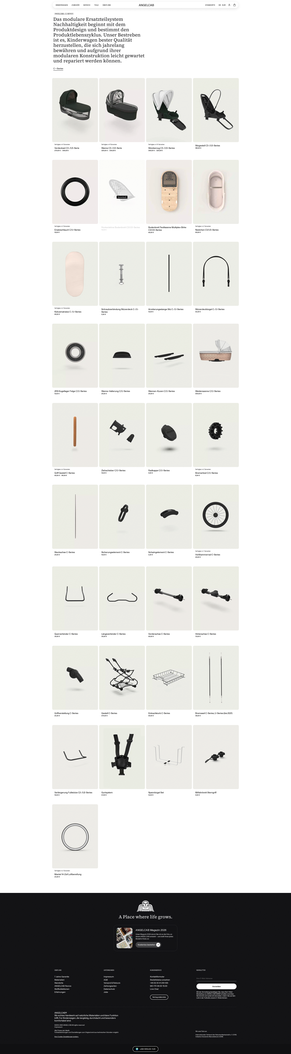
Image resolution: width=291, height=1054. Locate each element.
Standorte (210, 5)
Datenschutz (109, 989)
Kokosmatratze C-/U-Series (67, 311)
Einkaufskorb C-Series (159, 713)
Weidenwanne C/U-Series (207, 391)
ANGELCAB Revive (62, 986)
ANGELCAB (59, 14)
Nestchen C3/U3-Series (206, 229)
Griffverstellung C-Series (66, 713)
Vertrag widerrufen (159, 997)
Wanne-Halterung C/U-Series (115, 391)
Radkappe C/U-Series (159, 470)
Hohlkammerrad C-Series (207, 554)
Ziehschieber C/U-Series (113, 470)
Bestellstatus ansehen (160, 980)
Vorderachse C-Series (159, 633)
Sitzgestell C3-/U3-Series (207, 145)
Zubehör (75, 5)
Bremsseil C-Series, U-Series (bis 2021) (213, 713)
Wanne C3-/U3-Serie (111, 148)
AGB (106, 980)
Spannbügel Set (156, 792)
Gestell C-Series (109, 713)
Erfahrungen (59, 992)
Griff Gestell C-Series (64, 472)
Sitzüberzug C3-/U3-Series (161, 148)
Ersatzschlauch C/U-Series (67, 229)
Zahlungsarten (110, 986)
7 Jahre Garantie (61, 976)
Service (86, 5)
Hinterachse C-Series (205, 633)
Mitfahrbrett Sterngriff (205, 792)
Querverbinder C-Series (66, 633)
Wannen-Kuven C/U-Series (161, 391)
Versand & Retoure (112, 983)
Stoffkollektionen (61, 989)
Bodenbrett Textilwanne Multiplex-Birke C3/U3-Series (167, 228)
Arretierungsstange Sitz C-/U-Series (165, 309)
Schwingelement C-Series (161, 552)
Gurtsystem (107, 792)
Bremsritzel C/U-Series (206, 472)
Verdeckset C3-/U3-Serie (66, 148)
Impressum (109, 976)
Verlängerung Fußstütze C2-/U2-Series (73, 792)
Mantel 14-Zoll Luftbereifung (67, 874)
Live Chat (154, 989)
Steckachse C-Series (64, 552)
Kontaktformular (157, 976)
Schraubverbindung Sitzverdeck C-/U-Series (120, 310)
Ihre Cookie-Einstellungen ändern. (66, 1036)
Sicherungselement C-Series (115, 552)
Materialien (59, 980)
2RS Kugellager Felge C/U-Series (70, 391)
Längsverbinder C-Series (113, 633)
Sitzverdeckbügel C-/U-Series (209, 309)
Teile (96, 5)
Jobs (106, 992)
